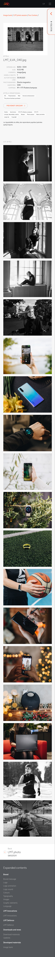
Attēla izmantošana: (11, 93)
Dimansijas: (11, 67)
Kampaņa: (12, 88)
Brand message (9, 879)
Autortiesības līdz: (10, 79)
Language (7, 906)
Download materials (11, 934)
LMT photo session (20, 15)
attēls (6, 56)
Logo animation (9, 886)
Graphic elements (10, 903)
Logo (5, 882)
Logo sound (8, 889)
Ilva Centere (33, 15)
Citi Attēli (7, 142)
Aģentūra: (12, 85)
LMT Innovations (10, 915)
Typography (8, 896)
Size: (14, 70)
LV (44, 4)
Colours (6, 892)
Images (6, 899)
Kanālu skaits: (10, 75)
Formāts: (12, 72)
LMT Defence (8, 925)
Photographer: (9, 82)
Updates (6, 938)
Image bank (7, 15)
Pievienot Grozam (15, 106)
